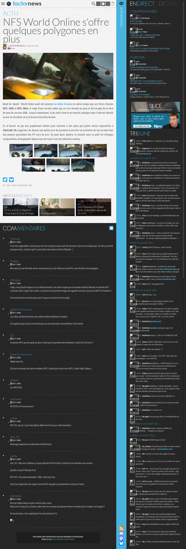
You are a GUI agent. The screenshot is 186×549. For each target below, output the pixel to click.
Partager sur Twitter (5, 179)
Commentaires (144, 11)
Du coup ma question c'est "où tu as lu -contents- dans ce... (150, 23)
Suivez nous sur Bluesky (121, 543)
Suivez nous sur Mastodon (121, 538)
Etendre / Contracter (121, 523)
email (13, 48)
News (30, 185)
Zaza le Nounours (17, 45)
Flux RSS (121, 528)
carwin (138, 89)
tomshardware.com (165, 449)
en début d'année (63, 104)
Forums (137, 57)
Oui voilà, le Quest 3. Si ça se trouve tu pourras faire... (148, 83)
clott (137, 43)
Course (8, 185)
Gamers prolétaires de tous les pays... (144, 67)
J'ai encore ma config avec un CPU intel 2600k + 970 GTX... (150, 69)
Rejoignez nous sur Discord (121, 533)
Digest (168, 3)
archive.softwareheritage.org (168, 269)
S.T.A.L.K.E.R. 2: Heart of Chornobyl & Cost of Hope (150, 48)
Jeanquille (139, 29)
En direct (142, 3)
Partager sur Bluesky (11, 179)
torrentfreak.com (168, 279)
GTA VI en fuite (136, 21)
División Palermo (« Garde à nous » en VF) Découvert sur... (150, 97)
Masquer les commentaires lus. (111, 228)
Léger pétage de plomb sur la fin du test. (144, 50)
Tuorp (138, 75)
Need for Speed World (19, 185)
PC (4, 185)
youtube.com (155, 321)
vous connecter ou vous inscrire (63, 539)
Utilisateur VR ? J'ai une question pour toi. (146, 81)
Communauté (121, 260)
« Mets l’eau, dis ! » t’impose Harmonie (145, 35)
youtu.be (147, 153)
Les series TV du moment (140, 94)
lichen (138, 61)
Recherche (93, 4)
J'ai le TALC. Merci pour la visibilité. (142, 37)
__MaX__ (139, 15)
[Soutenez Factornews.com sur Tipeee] (155, 128)
